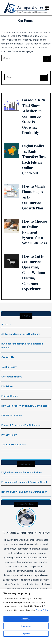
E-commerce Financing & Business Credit (24, 482)
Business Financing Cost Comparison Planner (22, 345)
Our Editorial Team (11, 415)
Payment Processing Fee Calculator (21, 425)
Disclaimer (7, 386)
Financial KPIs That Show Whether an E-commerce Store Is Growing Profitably (34, 116)
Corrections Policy (11, 376)
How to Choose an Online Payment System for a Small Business (34, 232)
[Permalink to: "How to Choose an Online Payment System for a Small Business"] (11, 225)
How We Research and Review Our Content (25, 405)
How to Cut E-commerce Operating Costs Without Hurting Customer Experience (33, 272)
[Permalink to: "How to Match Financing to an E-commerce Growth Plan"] (11, 190)
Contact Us (7, 357)
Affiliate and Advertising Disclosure (20, 333)
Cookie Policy (9, 366)
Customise (26, 626)
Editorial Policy (9, 396)
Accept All (26, 618)
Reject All (26, 633)
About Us (6, 324)
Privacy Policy (42, 610)
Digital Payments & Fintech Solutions (21, 472)
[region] (26, 614)
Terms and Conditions (13, 444)
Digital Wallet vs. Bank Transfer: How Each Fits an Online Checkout (34, 159)
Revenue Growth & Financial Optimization (24, 491)
